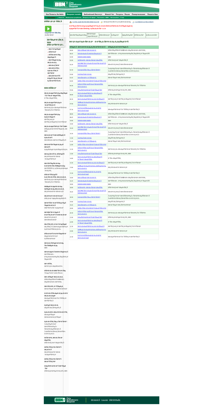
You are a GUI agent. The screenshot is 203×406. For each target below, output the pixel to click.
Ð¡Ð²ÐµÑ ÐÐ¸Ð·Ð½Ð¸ (51, 305)
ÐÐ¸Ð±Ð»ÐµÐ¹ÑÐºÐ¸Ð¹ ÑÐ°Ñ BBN (55, 126)
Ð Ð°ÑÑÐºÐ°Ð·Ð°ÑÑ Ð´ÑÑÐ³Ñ (144, 22)
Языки (127, 14)
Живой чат (109, 14)
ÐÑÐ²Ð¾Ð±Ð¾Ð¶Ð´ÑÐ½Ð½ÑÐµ (55, 271)
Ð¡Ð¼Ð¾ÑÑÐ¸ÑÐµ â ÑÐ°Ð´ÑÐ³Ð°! (55, 321)
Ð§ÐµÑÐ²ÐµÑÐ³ (127, 35)
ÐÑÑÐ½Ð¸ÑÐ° (139, 35)
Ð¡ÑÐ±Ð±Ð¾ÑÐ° (151, 35)
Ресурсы (119, 14)
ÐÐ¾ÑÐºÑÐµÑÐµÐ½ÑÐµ (78, 35)
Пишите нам (152, 14)
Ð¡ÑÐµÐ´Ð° (115, 35)
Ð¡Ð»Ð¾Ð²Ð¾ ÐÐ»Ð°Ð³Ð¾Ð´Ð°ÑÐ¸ (56, 312)
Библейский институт (93, 14)
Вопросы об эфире (89, 17)
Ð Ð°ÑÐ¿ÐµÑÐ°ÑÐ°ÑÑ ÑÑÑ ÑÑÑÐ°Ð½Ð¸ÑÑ (85, 22)
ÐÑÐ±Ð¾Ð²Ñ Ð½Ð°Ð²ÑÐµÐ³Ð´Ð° (55, 234)
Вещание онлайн (74, 14)
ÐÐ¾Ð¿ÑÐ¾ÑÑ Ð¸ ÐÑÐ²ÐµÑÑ (54, 154)
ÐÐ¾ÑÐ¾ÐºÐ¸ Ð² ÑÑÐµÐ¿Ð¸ (53, 286)
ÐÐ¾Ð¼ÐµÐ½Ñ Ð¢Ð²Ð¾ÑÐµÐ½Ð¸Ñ (56, 252)
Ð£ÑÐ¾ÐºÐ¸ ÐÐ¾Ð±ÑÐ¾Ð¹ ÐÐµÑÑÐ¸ (90, 60)
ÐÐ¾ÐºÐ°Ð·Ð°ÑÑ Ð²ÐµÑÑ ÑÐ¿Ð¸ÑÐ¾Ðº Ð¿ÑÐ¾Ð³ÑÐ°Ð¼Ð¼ (54, 78)
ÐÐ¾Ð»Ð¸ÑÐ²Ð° (54, 65)
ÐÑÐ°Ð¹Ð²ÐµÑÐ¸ (115, 400)
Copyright (104, 400)
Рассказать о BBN (103, 17)
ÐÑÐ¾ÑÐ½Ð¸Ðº (104, 35)
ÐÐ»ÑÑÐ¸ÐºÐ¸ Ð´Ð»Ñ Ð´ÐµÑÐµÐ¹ (55, 224)
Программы (51, 17)
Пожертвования (138, 14)
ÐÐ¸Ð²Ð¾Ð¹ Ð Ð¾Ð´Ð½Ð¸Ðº (53, 196)
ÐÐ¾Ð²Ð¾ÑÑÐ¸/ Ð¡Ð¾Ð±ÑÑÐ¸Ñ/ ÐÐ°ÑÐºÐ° (54, 70)
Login (46, 400)
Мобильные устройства (73, 17)
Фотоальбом (114, 17)
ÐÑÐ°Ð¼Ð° (52, 52)
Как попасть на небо (55, 14)
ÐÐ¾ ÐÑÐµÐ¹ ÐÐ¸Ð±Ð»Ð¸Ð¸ (53, 277)
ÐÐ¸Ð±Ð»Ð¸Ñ (95, 400)
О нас (122, 17)
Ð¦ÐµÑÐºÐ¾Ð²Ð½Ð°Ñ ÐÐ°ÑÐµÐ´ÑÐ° (90, 90)
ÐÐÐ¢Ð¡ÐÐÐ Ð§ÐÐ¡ (84, 57)
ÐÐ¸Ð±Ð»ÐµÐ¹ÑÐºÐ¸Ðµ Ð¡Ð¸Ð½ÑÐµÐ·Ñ (91, 99)
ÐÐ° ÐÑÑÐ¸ (48, 264)
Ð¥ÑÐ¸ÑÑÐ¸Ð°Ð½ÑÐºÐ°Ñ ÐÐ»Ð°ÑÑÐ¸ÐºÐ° (92, 81)
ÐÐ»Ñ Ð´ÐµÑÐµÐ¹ (55, 49)
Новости (61, 17)
